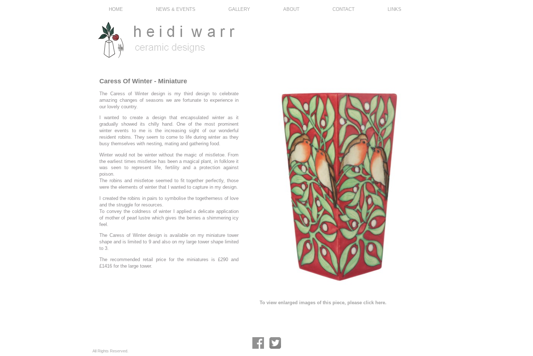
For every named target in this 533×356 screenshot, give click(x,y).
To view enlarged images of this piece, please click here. (323, 302)
